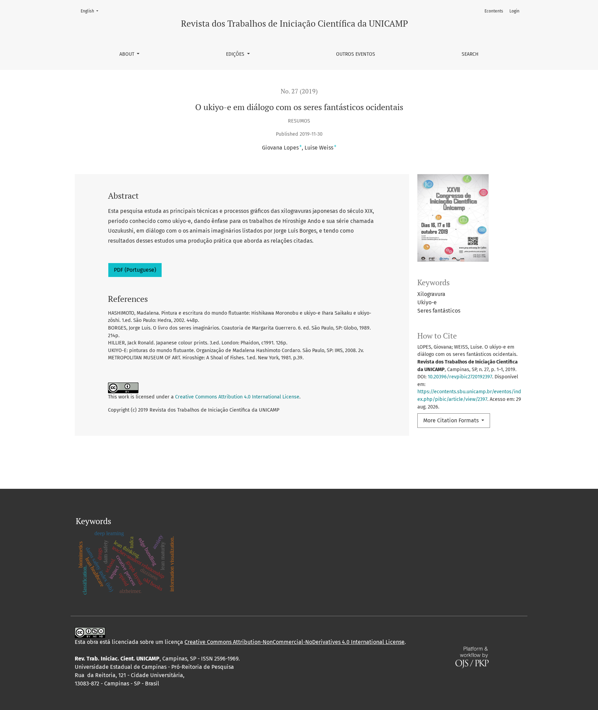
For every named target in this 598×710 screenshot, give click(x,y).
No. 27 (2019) (299, 91)
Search (470, 54)
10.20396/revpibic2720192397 (460, 377)
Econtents (493, 11)
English (91, 11)
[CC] (90, 632)
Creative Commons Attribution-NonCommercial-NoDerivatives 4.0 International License (294, 642)
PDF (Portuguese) (135, 270)
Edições (236, 54)
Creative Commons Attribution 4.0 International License (237, 397)
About (127, 54)
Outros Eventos (355, 54)
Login (514, 11)
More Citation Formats (451, 420)
